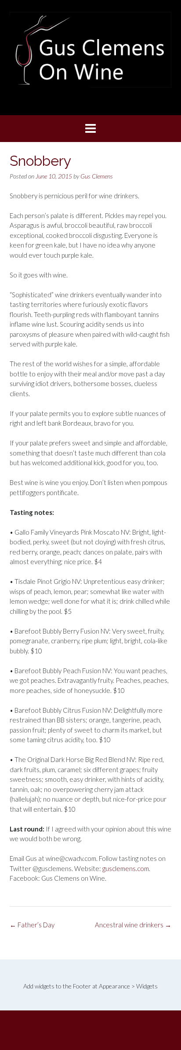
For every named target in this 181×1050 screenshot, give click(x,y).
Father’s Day (32, 925)
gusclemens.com (125, 868)
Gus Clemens (96, 176)
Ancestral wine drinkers (133, 925)
